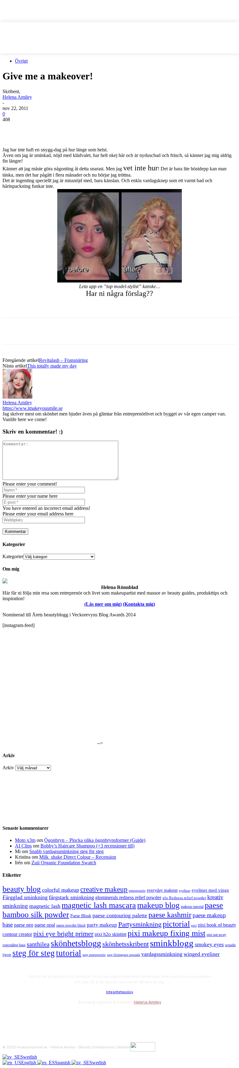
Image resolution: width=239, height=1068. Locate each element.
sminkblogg (172, 943)
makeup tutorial (192, 907)
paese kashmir (169, 915)
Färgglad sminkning (25, 897)
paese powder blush (71, 925)
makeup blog (158, 905)
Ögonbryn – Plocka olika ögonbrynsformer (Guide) (94, 840)
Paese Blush (80, 915)
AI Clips (23, 845)
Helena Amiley (17, 97)
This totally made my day (52, 365)
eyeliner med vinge (210, 890)
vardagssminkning (161, 954)
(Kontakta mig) (139, 604)
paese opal (45, 925)
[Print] (102, 129)
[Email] (80, 129)
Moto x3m (25, 840)
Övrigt (21, 61)
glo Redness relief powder (184, 897)
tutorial (68, 953)
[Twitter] (35, 129)
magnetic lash (44, 906)
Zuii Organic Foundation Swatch (63, 862)
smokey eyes (209, 944)
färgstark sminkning (71, 897)
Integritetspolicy (119, 992)
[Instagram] (25, 1016)
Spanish (63, 1062)
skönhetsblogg (76, 943)
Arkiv (8, 767)
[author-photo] (17, 397)
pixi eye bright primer (63, 933)
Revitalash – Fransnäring (63, 360)
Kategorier (12, 556)
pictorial (176, 923)
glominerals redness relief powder (128, 897)
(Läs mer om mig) (103, 604)
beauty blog (21, 889)
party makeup (102, 925)
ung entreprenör (94, 954)
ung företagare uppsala (123, 954)
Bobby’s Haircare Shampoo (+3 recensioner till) (87, 845)
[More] (125, 128)
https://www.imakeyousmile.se (32, 408)
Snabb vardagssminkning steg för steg (66, 851)
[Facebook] (12, 129)
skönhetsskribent (125, 944)
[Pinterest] (57, 129)
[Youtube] (75, 1016)
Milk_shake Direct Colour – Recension (77, 857)
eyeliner (184, 890)
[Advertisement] (75, 307)
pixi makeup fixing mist (166, 933)
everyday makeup (162, 890)
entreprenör (137, 890)
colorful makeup (60, 890)
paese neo (23, 925)
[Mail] (41, 1016)
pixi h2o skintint (110, 934)
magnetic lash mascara (99, 905)
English (29, 1062)
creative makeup (104, 889)
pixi (194, 925)
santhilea (38, 944)
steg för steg (33, 953)
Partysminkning (140, 924)
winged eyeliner (202, 954)
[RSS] (58, 1016)
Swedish (28, 1057)
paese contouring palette (119, 915)
